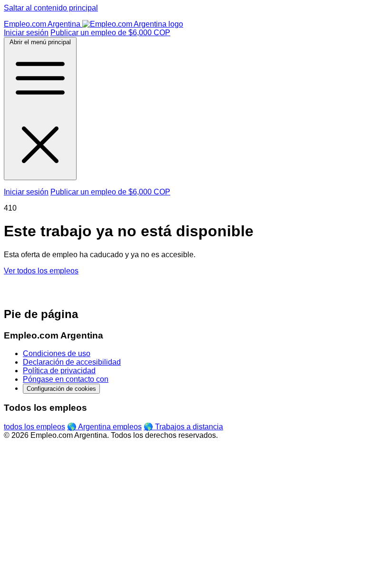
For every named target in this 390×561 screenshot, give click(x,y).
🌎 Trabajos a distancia (183, 427)
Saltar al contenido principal (51, 8)
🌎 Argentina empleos (104, 427)
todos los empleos (34, 427)
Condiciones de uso (56, 353)
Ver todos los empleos (41, 271)
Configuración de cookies (61, 388)
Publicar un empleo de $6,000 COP (110, 33)
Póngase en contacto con (65, 379)
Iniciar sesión (26, 33)
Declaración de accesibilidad (72, 362)
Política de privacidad (59, 371)
